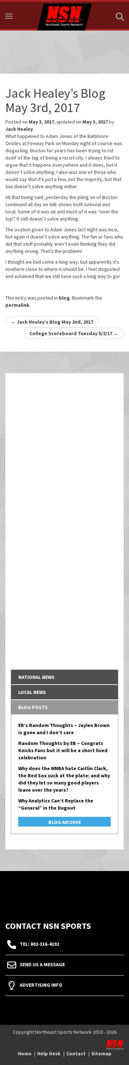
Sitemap (101, 1053)
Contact (76, 1053)
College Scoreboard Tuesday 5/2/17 (73, 333)
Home (25, 1053)
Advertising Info (41, 985)
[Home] (64, 15)
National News (36, 677)
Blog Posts (33, 707)
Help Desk (49, 1053)
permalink (17, 305)
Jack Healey (19, 129)
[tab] (64, 677)
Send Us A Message (42, 964)
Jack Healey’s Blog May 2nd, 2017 (52, 322)
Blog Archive (64, 822)
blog (64, 298)
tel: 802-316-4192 (39, 944)
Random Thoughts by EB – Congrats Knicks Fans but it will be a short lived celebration (63, 750)
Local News (32, 692)
